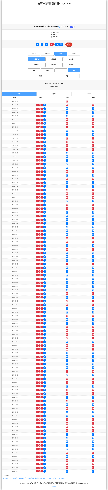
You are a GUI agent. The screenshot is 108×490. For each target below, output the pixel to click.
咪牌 (68, 44)
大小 (60, 70)
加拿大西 (47, 53)
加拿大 (34, 53)
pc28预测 (5, 478)
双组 (67, 76)
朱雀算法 (36, 59)
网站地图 (54, 486)
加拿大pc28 (61, 478)
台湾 (60, 53)
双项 (40, 76)
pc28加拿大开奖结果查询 (18, 478)
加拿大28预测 (51, 478)
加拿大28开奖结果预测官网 (36, 478)
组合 (34, 70)
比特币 (74, 53)
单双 (74, 70)
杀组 (47, 70)
